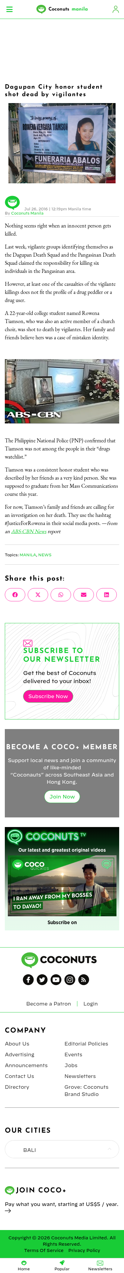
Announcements (26, 1065)
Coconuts (68, 9)
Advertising (19, 1054)
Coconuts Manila (27, 213)
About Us (17, 1043)
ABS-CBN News (28, 531)
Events (73, 1054)
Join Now (62, 796)
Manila (28, 555)
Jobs (70, 1065)
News (44, 555)
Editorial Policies (86, 1043)
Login (115, 9)
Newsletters (80, 1076)
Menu (9, 9)
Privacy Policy (84, 1250)
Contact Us (19, 1076)
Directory (17, 1087)
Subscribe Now (48, 696)
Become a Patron (48, 1003)
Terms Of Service (44, 1250)
